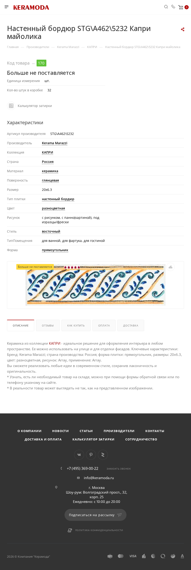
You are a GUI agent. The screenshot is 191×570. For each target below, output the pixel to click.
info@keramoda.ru (99, 477)
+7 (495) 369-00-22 (82, 468)
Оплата (104, 325)
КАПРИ (47, 152)
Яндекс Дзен (103, 455)
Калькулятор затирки (93, 439)
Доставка (130, 325)
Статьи (86, 431)
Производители (119, 431)
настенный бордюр (58, 199)
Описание (20, 325)
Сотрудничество (141, 439)
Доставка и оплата (43, 439)
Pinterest (91, 455)
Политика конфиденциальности (99, 530)
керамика (50, 171)
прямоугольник (55, 250)
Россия (48, 161)
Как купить (76, 325)
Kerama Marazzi (54, 143)
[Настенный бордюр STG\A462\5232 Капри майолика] (95, 284)
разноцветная (53, 208)
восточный (51, 231)
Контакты (154, 431)
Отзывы (48, 325)
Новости (60, 431)
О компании (29, 431)
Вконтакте (79, 455)
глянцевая (50, 180)
